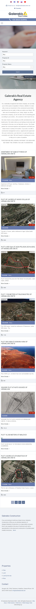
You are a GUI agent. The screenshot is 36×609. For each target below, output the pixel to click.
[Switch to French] (18, 2)
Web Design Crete (27, 603)
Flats (4, 570)
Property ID (5, 58)
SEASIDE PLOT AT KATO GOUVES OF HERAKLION (14, 388)
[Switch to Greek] (14, 2)
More (14, 530)
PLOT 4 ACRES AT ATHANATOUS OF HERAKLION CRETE (14, 457)
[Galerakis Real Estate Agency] (18, 14)
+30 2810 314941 (19, 20)
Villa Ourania (11, 603)
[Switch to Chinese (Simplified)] (25, 2)
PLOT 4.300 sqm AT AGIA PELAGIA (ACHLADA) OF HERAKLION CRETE (18, 248)
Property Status (6, 64)
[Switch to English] (11, 2)
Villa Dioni (18, 603)
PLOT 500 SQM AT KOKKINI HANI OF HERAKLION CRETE (14, 342)
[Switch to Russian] (21, 2)
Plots (4, 578)
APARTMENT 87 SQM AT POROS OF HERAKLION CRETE (14, 153)
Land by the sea (7, 575)
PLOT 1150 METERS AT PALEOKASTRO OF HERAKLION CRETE (16, 295)
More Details (5, 188)
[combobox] (17, 67)
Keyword (4, 51)
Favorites (18, 8)
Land (4, 573)
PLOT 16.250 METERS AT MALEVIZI (14, 435)
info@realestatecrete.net (23, 5)
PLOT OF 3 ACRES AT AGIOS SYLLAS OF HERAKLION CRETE (15, 200)
